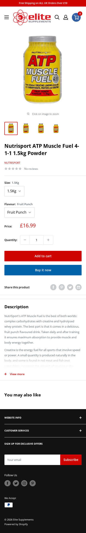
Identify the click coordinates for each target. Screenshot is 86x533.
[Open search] (57, 17)
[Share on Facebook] (53, 287)
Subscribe (71, 460)
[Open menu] (6, 17)
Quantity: (10, 240)
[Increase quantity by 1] (48, 239)
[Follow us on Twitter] (16, 483)
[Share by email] (78, 287)
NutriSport (12, 163)
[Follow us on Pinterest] (33, 483)
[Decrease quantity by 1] (25, 239)
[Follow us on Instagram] (24, 483)
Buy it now (43, 270)
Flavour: (18, 204)
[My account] (66, 17)
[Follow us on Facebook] (7, 483)
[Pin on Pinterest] (62, 287)
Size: (11, 183)
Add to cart (43, 256)
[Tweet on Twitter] (70, 287)
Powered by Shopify (16, 524)
